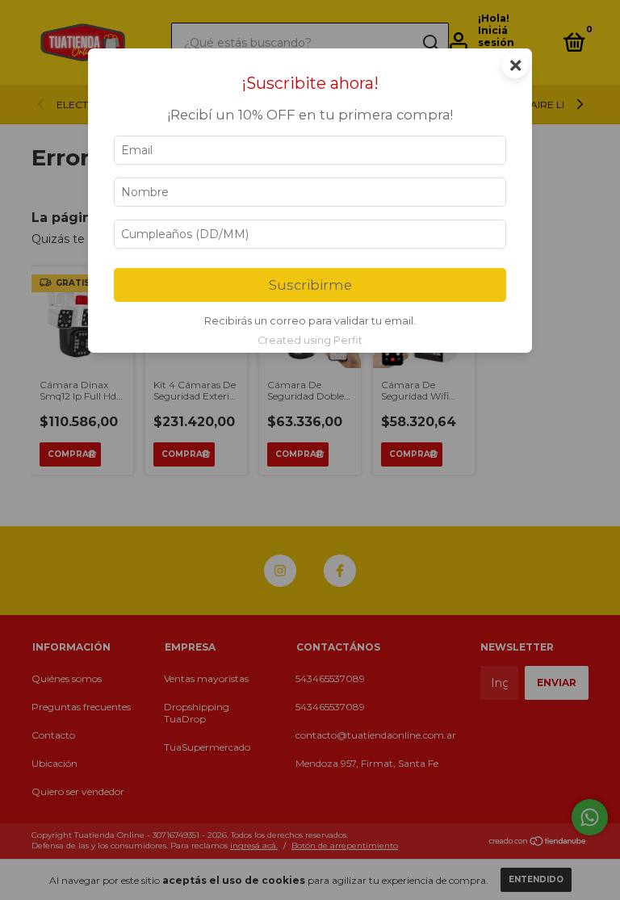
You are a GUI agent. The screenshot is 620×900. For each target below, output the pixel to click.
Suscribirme (310, 285)
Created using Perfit (310, 340)
